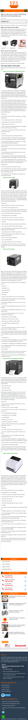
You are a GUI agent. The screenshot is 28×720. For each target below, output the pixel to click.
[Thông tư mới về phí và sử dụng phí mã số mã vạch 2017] (5, 620)
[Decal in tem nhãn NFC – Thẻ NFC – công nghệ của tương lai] (5, 613)
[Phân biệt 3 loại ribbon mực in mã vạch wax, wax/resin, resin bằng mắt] (5, 635)
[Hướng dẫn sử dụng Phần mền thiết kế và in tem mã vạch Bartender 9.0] (5, 606)
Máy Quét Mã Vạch (7, 569)
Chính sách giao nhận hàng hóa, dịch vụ (11, 703)
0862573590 (9, 669)
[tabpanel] (7, 646)
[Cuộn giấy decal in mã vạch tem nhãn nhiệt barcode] (5, 599)
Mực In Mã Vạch (6, 564)
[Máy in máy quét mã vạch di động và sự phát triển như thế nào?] (5, 627)
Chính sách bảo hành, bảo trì (8, 705)
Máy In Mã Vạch (6, 561)
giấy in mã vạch (6, 566)
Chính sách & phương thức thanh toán (10, 701)
